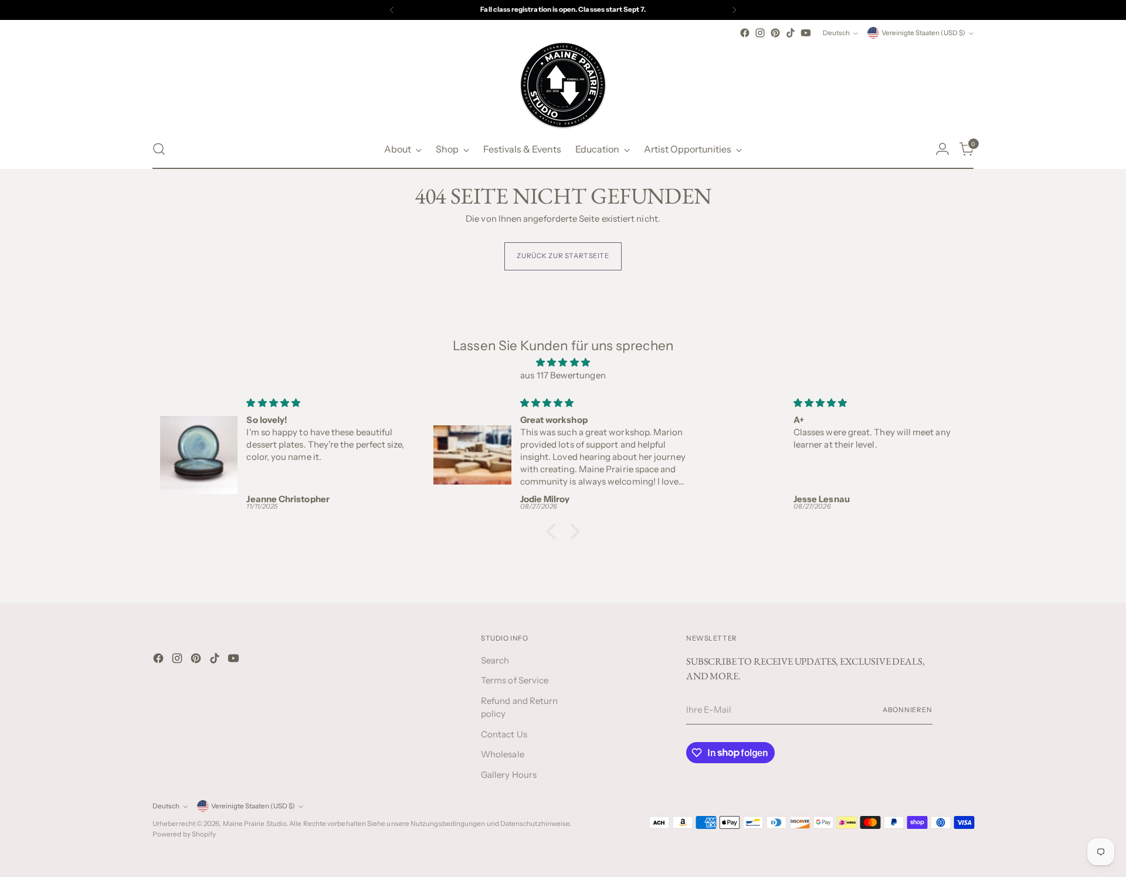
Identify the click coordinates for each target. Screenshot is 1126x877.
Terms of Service (514, 680)
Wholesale (502, 754)
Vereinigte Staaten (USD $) (923, 33)
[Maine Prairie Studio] (563, 85)
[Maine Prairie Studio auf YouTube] (806, 33)
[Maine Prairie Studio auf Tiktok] (790, 33)
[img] (563, 363)
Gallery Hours (509, 774)
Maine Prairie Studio (255, 824)
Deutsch (836, 33)
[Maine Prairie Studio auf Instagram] (760, 33)
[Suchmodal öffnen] (159, 149)
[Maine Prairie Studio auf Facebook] (745, 33)
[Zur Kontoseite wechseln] (942, 149)
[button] (554, 531)
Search (495, 660)
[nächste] (734, 10)
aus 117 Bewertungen (562, 375)
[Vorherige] (392, 10)
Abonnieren (907, 710)
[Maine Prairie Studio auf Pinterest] (775, 33)
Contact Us (504, 734)
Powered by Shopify (184, 834)
